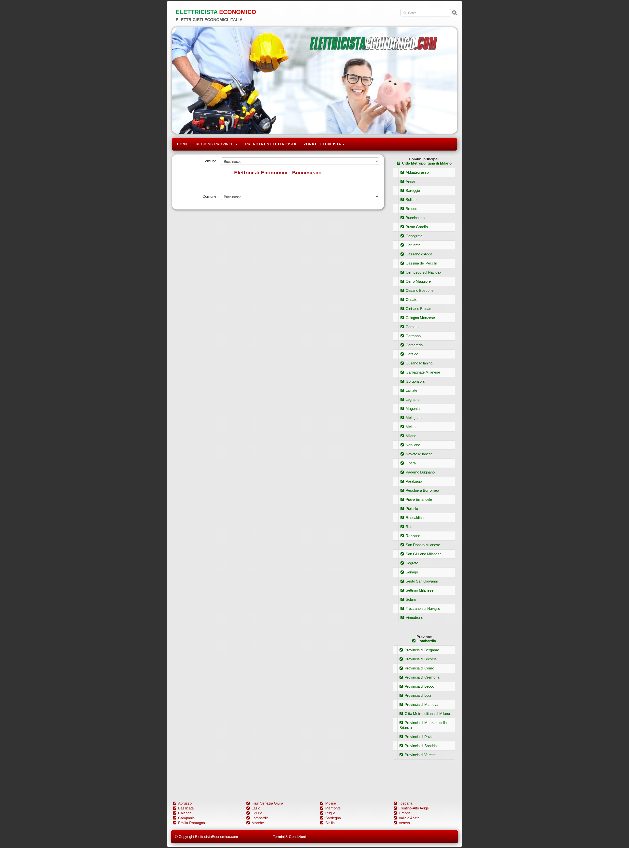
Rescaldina (415, 517)
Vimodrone (414, 617)
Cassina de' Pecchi (421, 263)
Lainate (411, 390)
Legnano (412, 399)
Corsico (412, 354)
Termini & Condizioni (289, 836)
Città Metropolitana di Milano (427, 163)
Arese (410, 181)
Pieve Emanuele (419, 499)
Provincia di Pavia (419, 737)
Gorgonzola (415, 381)
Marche (258, 823)
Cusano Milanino (419, 363)
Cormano (413, 336)
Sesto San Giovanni (422, 581)
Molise (330, 803)
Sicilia (330, 823)
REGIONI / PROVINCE (217, 144)
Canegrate (414, 236)
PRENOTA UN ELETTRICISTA (270, 144)
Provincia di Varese (420, 755)
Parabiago (414, 481)
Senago (412, 572)
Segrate (412, 563)
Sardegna (333, 818)
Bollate (411, 199)
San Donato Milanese (423, 545)
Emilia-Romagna (191, 823)
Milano (411, 436)
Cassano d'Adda (419, 254)
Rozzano (413, 536)
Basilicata (186, 808)
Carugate (413, 245)
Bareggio (413, 190)
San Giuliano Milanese (424, 554)
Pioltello (412, 508)
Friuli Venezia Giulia (267, 803)
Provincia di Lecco (419, 686)
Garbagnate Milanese (423, 372)
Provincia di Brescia (421, 659)
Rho (409, 527)
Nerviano (413, 445)
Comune (209, 161)
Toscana (405, 803)
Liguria (257, 813)
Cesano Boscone (419, 290)
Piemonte (333, 808)
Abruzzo (185, 803)
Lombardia (426, 641)
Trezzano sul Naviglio (423, 608)
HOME (182, 144)
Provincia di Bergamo (422, 650)
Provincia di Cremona (422, 677)
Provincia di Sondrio (421, 746)
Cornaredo (414, 345)
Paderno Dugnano (420, 472)
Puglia (330, 813)
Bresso (411, 209)
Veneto (404, 823)
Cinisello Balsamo (420, 308)
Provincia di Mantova (421, 704)
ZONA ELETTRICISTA (324, 144)
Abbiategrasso (417, 172)
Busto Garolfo (417, 227)
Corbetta (412, 327)
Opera (411, 463)
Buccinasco (415, 218)
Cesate (411, 299)
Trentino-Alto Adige (414, 808)
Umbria (405, 813)
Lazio (256, 808)
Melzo (410, 427)
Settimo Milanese (419, 590)
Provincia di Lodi (418, 695)
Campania (186, 818)
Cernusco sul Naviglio (423, 272)
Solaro (411, 599)
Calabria (184, 813)
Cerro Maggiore (418, 281)
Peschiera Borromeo (422, 490)
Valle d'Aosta (409, 818)
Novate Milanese (419, 454)
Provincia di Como (419, 668)
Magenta (413, 408)
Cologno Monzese (420, 318)
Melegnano (414, 418)
